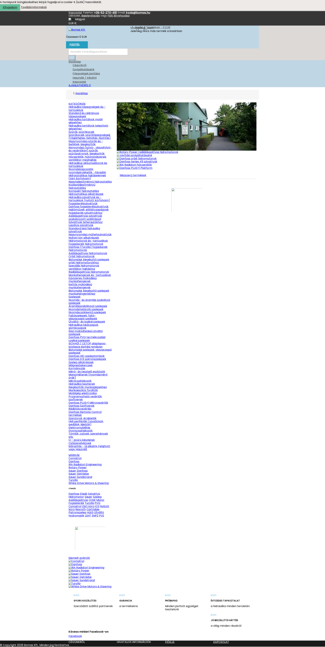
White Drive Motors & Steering (89, 483)
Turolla (73, 480)
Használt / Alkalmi (84, 78)
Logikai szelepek (79, 340)
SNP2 (95, 516)
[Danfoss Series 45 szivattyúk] (137, 161)
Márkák (74, 455)
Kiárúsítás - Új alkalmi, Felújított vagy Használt (89, 447)
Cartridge (92, 509)
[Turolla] (74, 583)
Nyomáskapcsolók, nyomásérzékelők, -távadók (87, 170)
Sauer (88, 497)
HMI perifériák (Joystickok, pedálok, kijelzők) (86, 422)
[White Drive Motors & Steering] (90, 586)
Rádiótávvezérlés (80, 409)
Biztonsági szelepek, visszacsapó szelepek (90, 351)
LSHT (88, 516)
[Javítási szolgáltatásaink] (134, 155)
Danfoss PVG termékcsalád (87, 337)
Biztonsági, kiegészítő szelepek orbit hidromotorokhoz (89, 261)
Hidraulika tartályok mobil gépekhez (86, 120)
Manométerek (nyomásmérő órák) (88, 376)
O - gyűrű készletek (82, 440)
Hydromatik (76, 516)
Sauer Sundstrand (80, 477)
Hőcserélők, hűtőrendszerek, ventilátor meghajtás (88, 158)
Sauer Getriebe (79, 474)
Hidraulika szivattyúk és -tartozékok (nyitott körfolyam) (89, 198)
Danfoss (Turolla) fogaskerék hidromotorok (88, 248)
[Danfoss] (75, 564)
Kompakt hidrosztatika (84, 191)
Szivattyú (94, 494)
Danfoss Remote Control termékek (85, 413)
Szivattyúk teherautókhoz (86, 222)
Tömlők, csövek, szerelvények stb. (88, 435)
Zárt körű (88, 506)
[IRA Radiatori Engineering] (86, 567)
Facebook (75, 636)
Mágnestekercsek (81, 365)
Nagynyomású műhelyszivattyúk (90, 234)
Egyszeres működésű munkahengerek (83, 279)
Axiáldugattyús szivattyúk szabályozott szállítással (85, 217)
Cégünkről (79, 65)
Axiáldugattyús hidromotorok (88, 253)
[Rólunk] (186, 126)
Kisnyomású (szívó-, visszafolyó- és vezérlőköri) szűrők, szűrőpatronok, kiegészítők (90, 151)
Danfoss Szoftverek (81, 406)
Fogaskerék (76, 503)
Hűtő (90, 512)
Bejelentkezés (90, 16)
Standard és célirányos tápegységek (84, 114)
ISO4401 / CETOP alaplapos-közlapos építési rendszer (87, 345)
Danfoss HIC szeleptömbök (87, 356)
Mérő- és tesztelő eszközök (87, 372)
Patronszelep (77, 512)
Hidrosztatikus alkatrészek (86, 194)
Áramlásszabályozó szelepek (88, 306)
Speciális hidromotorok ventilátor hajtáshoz (84, 267)
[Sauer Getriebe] (80, 577)
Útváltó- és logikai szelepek (87, 322)
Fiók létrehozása (118, 16)
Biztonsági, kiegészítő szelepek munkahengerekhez (89, 292)
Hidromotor (76, 497)
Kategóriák (77, 104)
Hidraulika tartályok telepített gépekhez (88, 127)
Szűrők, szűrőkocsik (81, 132)
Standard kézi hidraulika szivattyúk (84, 229)
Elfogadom (10, 7)
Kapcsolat (75, 13)
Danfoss (74, 461)
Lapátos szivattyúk (81, 225)
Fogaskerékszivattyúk (83, 203)
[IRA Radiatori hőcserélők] (134, 165)
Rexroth (80, 509)
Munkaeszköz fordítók (83, 390)
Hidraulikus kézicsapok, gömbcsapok (84, 326)
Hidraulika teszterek (82, 384)
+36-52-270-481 (105, 13)
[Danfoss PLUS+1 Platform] (134, 168)
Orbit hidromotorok (82, 256)
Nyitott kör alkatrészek (84, 238)
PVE (101, 516)
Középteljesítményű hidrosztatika (82, 186)
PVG (97, 503)
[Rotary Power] (79, 571)
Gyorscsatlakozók (81, 431)
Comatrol (75, 458)
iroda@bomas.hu (138, 13)
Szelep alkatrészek (81, 362)
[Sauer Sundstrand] (82, 580)
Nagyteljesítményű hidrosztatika (90, 182)
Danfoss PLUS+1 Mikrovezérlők (88, 403)
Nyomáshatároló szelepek (86, 309)
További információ (34, 7)
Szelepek (75, 297)
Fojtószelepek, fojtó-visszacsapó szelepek (83, 317)
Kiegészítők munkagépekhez (88, 387)
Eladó (83, 494)
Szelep (97, 497)
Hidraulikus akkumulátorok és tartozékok (88, 164)
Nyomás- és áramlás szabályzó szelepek (89, 301)
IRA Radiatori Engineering (85, 464)
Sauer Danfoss (78, 471)
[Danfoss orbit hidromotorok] (137, 158)
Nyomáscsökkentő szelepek (87, 312)
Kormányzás (77, 368)
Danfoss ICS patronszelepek (87, 359)
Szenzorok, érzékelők (82, 418)
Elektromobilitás (79, 428)
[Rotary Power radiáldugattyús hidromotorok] (147, 152)
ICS (97, 506)
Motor (100, 500)
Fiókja (170, 642)
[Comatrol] (76, 561)
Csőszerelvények (80, 443)
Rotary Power (78, 467)
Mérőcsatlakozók (80, 381)
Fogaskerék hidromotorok (86, 244)
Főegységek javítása (86, 73)
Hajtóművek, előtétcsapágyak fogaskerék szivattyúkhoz (89, 211)
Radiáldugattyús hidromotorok (89, 272)
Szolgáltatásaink (83, 69)
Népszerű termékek (133, 175)
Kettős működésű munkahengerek (80, 285)
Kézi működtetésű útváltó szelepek (86, 332)
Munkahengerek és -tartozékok (90, 275)
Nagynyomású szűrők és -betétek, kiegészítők (86, 142)
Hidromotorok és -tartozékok (88, 241)
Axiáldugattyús (78, 500)
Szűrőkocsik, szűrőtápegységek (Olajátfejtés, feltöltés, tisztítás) (90, 136)
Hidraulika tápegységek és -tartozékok (87, 108)
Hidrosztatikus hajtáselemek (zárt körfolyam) (87, 176)
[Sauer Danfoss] (79, 574)
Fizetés (77, 45)
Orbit (92, 500)
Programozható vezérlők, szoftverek (85, 397)
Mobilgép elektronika (83, 393)
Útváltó (99, 512)
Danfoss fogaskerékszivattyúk (89, 207)
